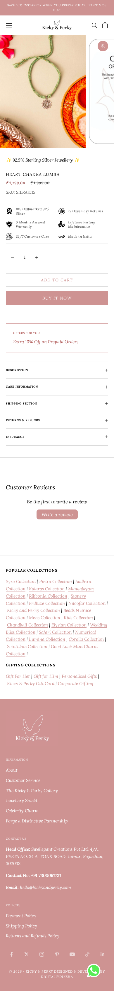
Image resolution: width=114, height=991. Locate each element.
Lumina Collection (46, 639)
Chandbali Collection (27, 625)
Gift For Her (18, 676)
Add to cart (57, 280)
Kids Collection (78, 617)
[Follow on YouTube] (72, 954)
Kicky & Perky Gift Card (30, 683)
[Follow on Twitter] (27, 954)
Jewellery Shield (21, 800)
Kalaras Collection (47, 588)
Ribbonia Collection (48, 596)
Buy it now (57, 298)
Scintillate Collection (27, 646)
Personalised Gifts (79, 676)
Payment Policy (21, 915)
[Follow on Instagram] (42, 954)
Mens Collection (44, 617)
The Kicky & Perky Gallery (32, 790)
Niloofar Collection (87, 603)
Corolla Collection (86, 639)
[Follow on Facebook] (11, 954)
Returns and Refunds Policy (32, 936)
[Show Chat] (95, 970)
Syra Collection (21, 581)
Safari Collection (55, 632)
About (11, 770)
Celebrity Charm (22, 810)
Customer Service (23, 780)
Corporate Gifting (75, 683)
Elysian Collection (69, 625)
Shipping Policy (21, 926)
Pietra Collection (55, 581)
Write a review (57, 514)
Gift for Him (46, 676)
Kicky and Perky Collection (33, 610)
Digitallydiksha (57, 977)
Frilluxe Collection (47, 603)
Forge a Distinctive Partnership (37, 821)
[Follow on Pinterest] (57, 954)
